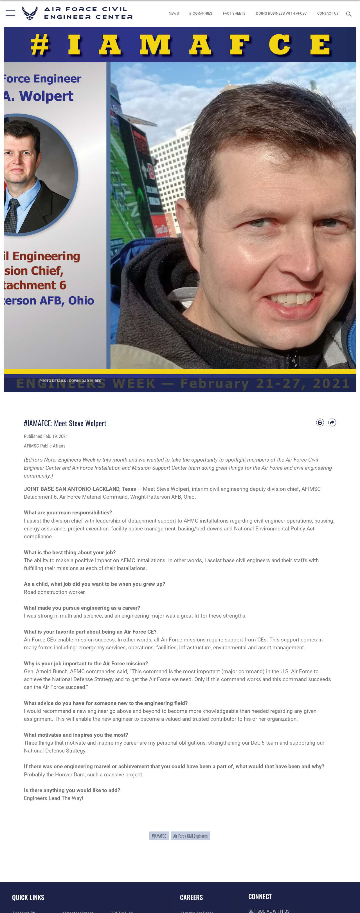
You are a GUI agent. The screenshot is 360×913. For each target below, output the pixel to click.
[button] (9, 13)
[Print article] (320, 422)
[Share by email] (332, 422)
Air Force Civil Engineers (190, 836)
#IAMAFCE (159, 836)
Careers (191, 897)
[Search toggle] (350, 13)
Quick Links (28, 897)
